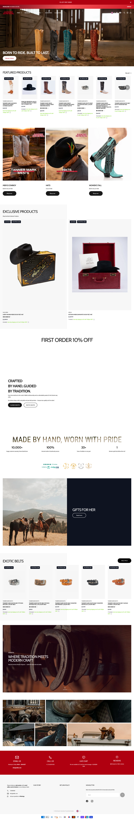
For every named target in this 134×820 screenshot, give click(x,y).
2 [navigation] (67, 62)
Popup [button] (10, 112)
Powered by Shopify (69, 811)
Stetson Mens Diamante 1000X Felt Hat (80, 314)
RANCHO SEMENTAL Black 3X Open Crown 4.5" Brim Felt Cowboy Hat (28, 103)
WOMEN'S (27, 12)
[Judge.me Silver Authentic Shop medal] (81, 466)
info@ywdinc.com (14, 793)
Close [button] (130, 2)
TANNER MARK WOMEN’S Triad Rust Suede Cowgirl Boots (10, 104)
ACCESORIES (48, 12)
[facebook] (87, 801)
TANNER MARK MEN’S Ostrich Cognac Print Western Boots (47, 104)
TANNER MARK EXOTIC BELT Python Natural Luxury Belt (85, 104)
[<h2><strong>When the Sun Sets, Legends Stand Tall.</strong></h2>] (67, 37)
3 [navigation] (71, 62)
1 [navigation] (63, 62)
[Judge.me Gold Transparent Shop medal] (66, 466)
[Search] (124, 13)
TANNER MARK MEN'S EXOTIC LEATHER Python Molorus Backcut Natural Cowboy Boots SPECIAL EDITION (103, 105)
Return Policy (65, 785)
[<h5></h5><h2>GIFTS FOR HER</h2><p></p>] (35, 512)
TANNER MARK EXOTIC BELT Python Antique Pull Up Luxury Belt (39, 603)
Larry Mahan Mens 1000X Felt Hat (13, 314)
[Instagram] (92, 801)
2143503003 (12, 790)
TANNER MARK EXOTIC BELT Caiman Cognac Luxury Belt (118, 603)
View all (127, 73)
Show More (124, 560)
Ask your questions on (17, 796)
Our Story (37, 785)
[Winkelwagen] (130, 13)
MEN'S (18, 12)
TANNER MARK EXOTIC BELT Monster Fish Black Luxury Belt (92, 603)
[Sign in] (127, 13)
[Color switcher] (117, 13)
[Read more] (120, 13)
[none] (127, 87)
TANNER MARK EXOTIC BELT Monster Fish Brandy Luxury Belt (65, 603)
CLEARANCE (58, 12)
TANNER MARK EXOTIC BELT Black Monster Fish (122, 103)
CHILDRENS (37, 12)
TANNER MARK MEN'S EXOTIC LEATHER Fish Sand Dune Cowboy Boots (66, 104)
